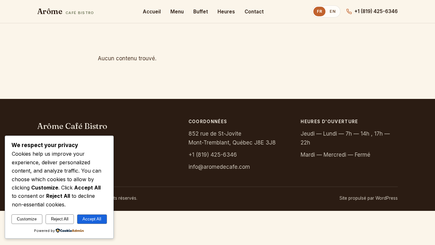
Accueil (152, 12)
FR (319, 11)
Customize (27, 219)
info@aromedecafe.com (219, 167)
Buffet (200, 12)
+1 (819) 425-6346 (376, 11)
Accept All (91, 219)
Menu (177, 12)
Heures (226, 12)
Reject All (59, 219)
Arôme (65, 11)
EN (333, 11)
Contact (254, 12)
